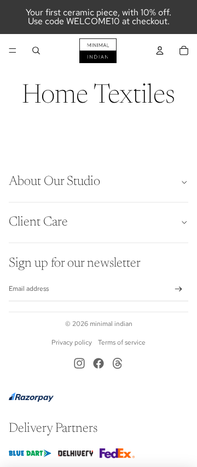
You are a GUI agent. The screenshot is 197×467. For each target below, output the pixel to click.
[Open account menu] (160, 50)
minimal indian (111, 323)
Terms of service (122, 342)
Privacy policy (71, 342)
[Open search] (36, 50)
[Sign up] (178, 289)
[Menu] (12, 50)
